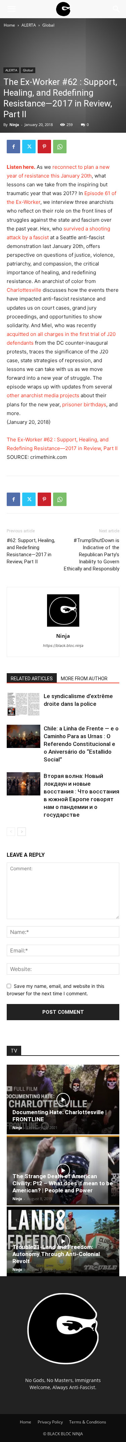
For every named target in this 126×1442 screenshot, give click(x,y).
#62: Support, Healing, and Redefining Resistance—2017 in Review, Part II (31, 551)
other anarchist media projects (43, 395)
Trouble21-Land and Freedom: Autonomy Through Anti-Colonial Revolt (56, 1254)
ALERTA (29, 25)
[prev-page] (11, 831)
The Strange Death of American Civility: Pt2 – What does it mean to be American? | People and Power (62, 1183)
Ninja (14, 124)
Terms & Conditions (87, 1422)
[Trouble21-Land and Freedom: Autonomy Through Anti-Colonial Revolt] (63, 1241)
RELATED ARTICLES (32, 678)
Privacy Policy (50, 1422)
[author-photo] (63, 626)
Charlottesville (24, 290)
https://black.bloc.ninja (63, 645)
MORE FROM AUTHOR (84, 678)
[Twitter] (29, 146)
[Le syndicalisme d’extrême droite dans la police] (23, 704)
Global (48, 25)
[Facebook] (13, 146)
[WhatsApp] (60, 146)
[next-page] (21, 831)
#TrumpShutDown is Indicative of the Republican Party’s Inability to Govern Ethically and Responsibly (91, 554)
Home (9, 25)
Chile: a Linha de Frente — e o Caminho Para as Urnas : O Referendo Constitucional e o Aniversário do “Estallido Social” (81, 744)
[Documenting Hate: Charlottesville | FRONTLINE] (63, 1099)
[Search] (116, 9)
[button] (11, 9)
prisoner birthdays (84, 404)
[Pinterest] (44, 146)
